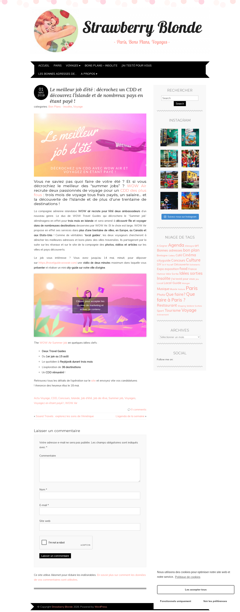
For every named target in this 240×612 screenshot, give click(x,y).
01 (41, 89)
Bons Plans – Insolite (101, 65)
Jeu (197, 279)
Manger (186, 283)
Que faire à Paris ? (176, 297)
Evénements (195, 264)
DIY (159, 264)
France (192, 269)
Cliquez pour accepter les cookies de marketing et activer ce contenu (90, 305)
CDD (54, 398)
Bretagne (162, 255)
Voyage (78, 106)
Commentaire (47, 455)
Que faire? (175, 294)
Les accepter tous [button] (196, 589)
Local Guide (172, 283)
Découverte (181, 264)
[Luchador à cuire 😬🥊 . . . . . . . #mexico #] (169, 200)
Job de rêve (100, 398)
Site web (44, 521)
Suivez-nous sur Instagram (182, 216)
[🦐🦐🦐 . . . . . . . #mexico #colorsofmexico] (169, 137)
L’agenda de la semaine (130, 416)
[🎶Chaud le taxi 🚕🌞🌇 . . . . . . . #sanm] (190, 179)
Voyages (72, 65)
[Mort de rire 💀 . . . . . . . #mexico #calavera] (190, 158)
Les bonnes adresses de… (57, 73)
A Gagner (162, 245)
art (197, 245)
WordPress (101, 606)
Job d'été (86, 398)
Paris (58, 65)
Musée (173, 289)
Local (160, 283)
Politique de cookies (187, 577)
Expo (160, 269)
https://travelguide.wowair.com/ (58, 262)
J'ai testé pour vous (183, 278)
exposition (172, 269)
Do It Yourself (167, 264)
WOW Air (136, 185)
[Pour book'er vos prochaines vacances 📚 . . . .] (169, 179)
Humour (161, 273)
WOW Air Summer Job (53, 342)
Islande (75, 398)
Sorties (198, 306)
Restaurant (167, 305)
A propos (88, 73)
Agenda (176, 245)
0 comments (138, 409)
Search (180, 103)
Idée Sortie (172, 273)
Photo (161, 294)
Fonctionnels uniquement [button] (175, 601)
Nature (181, 289)
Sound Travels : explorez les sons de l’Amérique (65, 416)
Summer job (116, 398)
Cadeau (171, 255)
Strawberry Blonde (62, 606)
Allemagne (189, 246)
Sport (160, 310)
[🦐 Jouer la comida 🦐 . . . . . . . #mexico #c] (190, 137)
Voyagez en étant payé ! (49, 403)
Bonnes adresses (169, 250)
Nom (43, 489)
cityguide (164, 260)
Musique (163, 289)
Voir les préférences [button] (215, 601)
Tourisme (173, 310)
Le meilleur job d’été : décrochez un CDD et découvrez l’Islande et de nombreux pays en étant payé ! (96, 95)
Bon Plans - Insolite (60, 106)
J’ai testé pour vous (137, 65)
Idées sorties (191, 273)
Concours (64, 398)
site (93, 380)
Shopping (182, 306)
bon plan (191, 250)
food (183, 268)
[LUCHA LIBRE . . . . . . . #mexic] (190, 200)
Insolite (163, 278)
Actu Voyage (42, 398)
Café (179, 255)
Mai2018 (41, 94)
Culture (193, 260)
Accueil (43, 65)
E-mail (44, 505)
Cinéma (189, 255)
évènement (163, 314)
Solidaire (190, 306)
